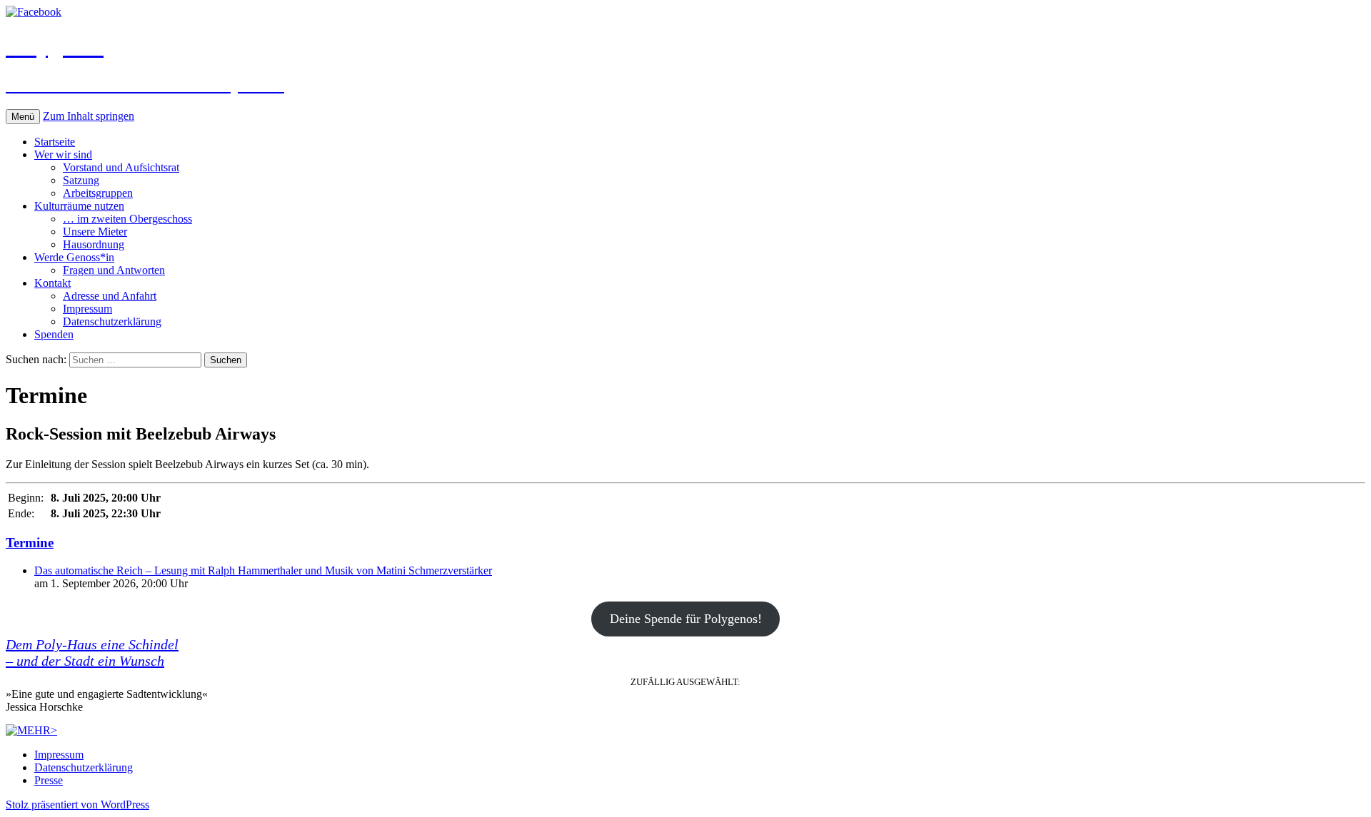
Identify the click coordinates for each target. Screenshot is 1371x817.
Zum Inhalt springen (88, 116)
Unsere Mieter (95, 231)
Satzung (81, 180)
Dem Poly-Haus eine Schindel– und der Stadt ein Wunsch (92, 652)
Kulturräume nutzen (79, 206)
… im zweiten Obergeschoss (127, 219)
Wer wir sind (63, 154)
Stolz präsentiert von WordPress (77, 804)
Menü (22, 116)
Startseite (54, 142)
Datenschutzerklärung (112, 321)
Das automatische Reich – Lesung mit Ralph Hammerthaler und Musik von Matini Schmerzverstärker (263, 570)
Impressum (87, 309)
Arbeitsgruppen (98, 193)
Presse (48, 780)
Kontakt (52, 283)
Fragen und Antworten (114, 270)
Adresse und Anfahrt (109, 296)
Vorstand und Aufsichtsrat (121, 167)
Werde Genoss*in (74, 257)
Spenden (54, 334)
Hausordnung (93, 244)
